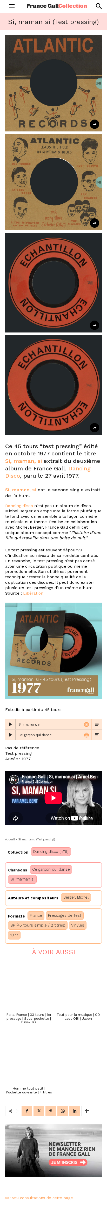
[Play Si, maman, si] (10, 724)
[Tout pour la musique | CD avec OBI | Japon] (78, 985)
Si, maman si (22, 879)
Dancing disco (19, 505)
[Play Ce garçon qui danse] (10, 735)
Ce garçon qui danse (51, 869)
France (36, 915)
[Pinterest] (50, 1111)
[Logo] (57, 6)
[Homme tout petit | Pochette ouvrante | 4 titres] (28, 1059)
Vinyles (77, 925)
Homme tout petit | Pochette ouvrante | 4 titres (29, 1090)
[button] (98, 6)
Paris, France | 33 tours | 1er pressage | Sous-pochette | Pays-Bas (28, 1018)
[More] (86, 1111)
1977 (14, 935)
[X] (39, 1111)
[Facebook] (27, 1111)
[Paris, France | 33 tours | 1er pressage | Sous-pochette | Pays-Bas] (28, 985)
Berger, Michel (76, 897)
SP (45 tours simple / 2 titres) (37, 925)
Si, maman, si (23, 461)
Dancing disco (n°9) (51, 851)
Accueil (10, 839)
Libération (33, 593)
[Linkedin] (74, 1111)
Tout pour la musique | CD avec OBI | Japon (78, 1016)
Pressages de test (64, 915)
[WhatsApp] (62, 1111)
